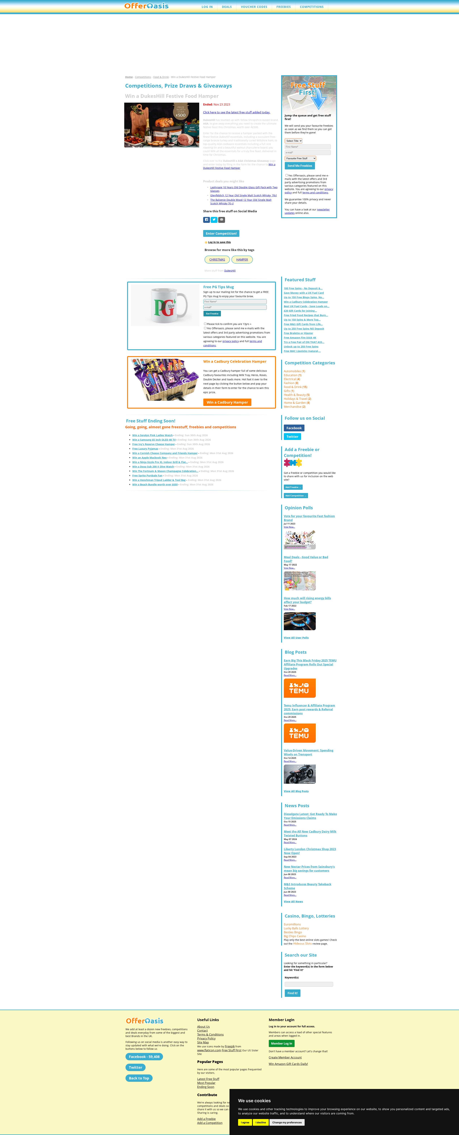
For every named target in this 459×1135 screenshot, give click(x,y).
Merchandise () (295, 407)
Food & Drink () (295, 387)
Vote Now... (289, 526)
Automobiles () (294, 371)
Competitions (143, 77)
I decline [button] (261, 1122)
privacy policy (231, 341)
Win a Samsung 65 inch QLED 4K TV (154, 439)
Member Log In (281, 1043)
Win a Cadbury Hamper (227, 402)
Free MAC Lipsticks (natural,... (302, 351)
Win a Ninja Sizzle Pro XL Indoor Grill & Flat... (160, 462)
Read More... (290, 675)
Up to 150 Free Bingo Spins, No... (304, 297)
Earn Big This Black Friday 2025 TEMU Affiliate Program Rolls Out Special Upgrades (310, 664)
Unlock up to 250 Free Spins (301, 346)
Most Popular (206, 1083)
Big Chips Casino (295, 936)
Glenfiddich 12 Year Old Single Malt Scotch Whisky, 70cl (243, 195)
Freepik (230, 1046)
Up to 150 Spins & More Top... (302, 319)
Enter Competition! (221, 233)
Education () (293, 375)
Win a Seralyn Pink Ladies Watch (152, 435)
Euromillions (292, 924)
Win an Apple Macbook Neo (149, 457)
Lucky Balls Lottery (296, 928)
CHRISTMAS (217, 260)
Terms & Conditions (210, 1034)
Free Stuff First (232, 1050)
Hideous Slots (302, 943)
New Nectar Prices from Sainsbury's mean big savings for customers (309, 869)
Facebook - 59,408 (144, 1056)
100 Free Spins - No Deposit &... (303, 288)
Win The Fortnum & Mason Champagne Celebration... (165, 471)
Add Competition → (295, 495)
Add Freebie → (293, 487)
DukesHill (230, 270)
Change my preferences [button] (287, 1122)
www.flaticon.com (209, 1050)
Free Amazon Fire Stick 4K (300, 337)
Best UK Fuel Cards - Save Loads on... (306, 306)
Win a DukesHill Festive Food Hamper (239, 166)
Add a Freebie (206, 1119)
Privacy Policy (206, 1038)
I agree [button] (245, 1122)
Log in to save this (219, 242)
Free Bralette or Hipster (298, 333)
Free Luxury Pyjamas (145, 448)
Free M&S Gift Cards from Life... (303, 324)
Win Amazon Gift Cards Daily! (288, 1064)
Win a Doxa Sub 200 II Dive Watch (153, 466)
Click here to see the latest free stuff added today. (236, 112)
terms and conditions (315, 192)
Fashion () (291, 383)
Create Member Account (285, 1057)
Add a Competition (210, 1123)
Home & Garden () (297, 403)
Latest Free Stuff (208, 1079)
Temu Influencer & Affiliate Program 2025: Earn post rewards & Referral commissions (309, 709)
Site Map (203, 1042)
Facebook (294, 428)
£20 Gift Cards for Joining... (300, 310)
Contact (202, 1031)
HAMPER (242, 260)
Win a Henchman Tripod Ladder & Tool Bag (159, 480)
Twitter (292, 436)
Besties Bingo (293, 932)
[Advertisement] (229, 45)
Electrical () (292, 379)
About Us (203, 1027)
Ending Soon (205, 1087)
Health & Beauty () (297, 395)
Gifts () (289, 391)
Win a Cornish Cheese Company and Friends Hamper (165, 453)
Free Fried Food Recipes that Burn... (306, 315)
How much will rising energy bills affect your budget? (307, 600)
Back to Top (139, 1078)
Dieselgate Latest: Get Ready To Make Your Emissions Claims (310, 816)
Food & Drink (161, 77)
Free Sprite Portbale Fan (147, 475)
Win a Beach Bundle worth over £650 (155, 484)
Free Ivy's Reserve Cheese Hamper (153, 444)
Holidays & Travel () (297, 399)
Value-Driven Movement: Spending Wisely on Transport (308, 752)
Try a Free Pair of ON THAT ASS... (304, 342)
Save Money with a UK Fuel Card (304, 292)
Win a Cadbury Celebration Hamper (306, 301)
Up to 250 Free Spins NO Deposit (304, 328)
